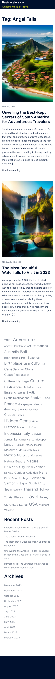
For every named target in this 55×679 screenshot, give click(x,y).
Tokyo (44, 489)
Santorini (11, 483)
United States (18, 504)
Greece (9, 415)
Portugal (24, 478)
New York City (14, 467)
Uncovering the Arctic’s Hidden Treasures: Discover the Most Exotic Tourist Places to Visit (27, 554)
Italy (26, 433)
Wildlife (9, 510)
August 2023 (11, 606)
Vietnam (44, 504)
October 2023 (11, 595)
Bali (23, 351)
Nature (32, 461)
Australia (11, 352)
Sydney (17, 489)
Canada (10, 369)
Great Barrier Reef (28, 409)
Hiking (35, 421)
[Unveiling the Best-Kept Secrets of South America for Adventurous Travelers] (27, 63)
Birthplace (13, 363)
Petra (14, 478)
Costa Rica (12, 375)
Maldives (10, 450)
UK (6, 504)
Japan (36, 433)
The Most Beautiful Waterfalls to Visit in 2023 (26, 270)
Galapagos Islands (30, 404)
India (32, 427)
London (9, 444)
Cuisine (25, 375)
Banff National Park (15, 357)
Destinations (13, 387)
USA (33, 504)
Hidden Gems (17, 420)
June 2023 (10, 616)
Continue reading (11, 170)
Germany (10, 409)
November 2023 (13, 590)
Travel (31, 496)
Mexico (10, 455)
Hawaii (20, 415)
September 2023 (13, 601)
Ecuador (36, 387)
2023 (8, 340)
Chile (21, 369)
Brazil (27, 363)
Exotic (31, 392)
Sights (24, 483)
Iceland (22, 427)
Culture (37, 380)
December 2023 (13, 585)
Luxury (20, 444)
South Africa (37, 483)
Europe (21, 392)
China (29, 369)
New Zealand (36, 467)
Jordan (8, 439)
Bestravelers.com (14, 2)
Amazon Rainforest (15, 346)
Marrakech (25, 450)
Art (29, 346)
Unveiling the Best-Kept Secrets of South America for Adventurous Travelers (26, 117)
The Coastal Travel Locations (19, 536)
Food (47, 398)
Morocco (23, 455)
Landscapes (39, 439)
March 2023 (10, 632)
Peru (7, 478)
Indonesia (12, 433)
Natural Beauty (14, 461)
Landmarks (22, 439)
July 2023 (9, 611)
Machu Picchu (34, 444)
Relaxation (37, 478)
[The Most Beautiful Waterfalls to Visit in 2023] (27, 218)
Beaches (34, 357)
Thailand (30, 489)
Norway (8, 472)
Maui (36, 450)
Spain (8, 489)
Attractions (40, 346)
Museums (36, 455)
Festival (36, 398)
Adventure (24, 339)
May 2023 (9, 621)
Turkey (44, 497)
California (38, 363)
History (10, 427)
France (10, 403)
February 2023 (12, 637)
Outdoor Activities (26, 472)
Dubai (27, 387)
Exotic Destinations (16, 398)
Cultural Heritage (16, 381)
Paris (43, 472)
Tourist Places (13, 497)
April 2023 (10, 627)
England (10, 392)
